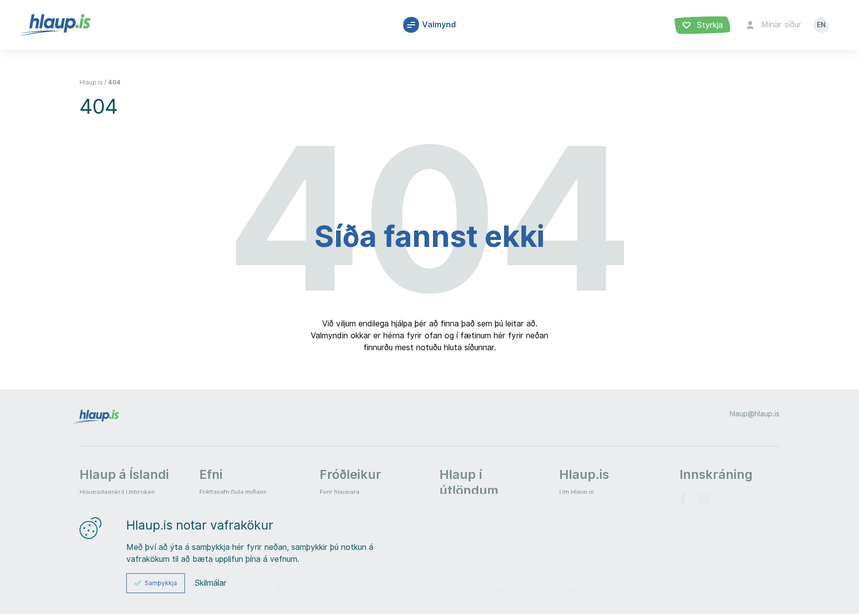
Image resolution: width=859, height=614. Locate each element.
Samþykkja (161, 583)
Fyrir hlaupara (339, 492)
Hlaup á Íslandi (124, 474)
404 (114, 82)
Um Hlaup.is (576, 492)
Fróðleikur (350, 474)
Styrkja (708, 25)
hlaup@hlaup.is (754, 414)
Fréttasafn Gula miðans (232, 492)
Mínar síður (781, 24)
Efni (211, 474)
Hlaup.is (91, 82)
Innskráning (716, 474)
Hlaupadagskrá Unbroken (117, 492)
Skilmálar (211, 583)
